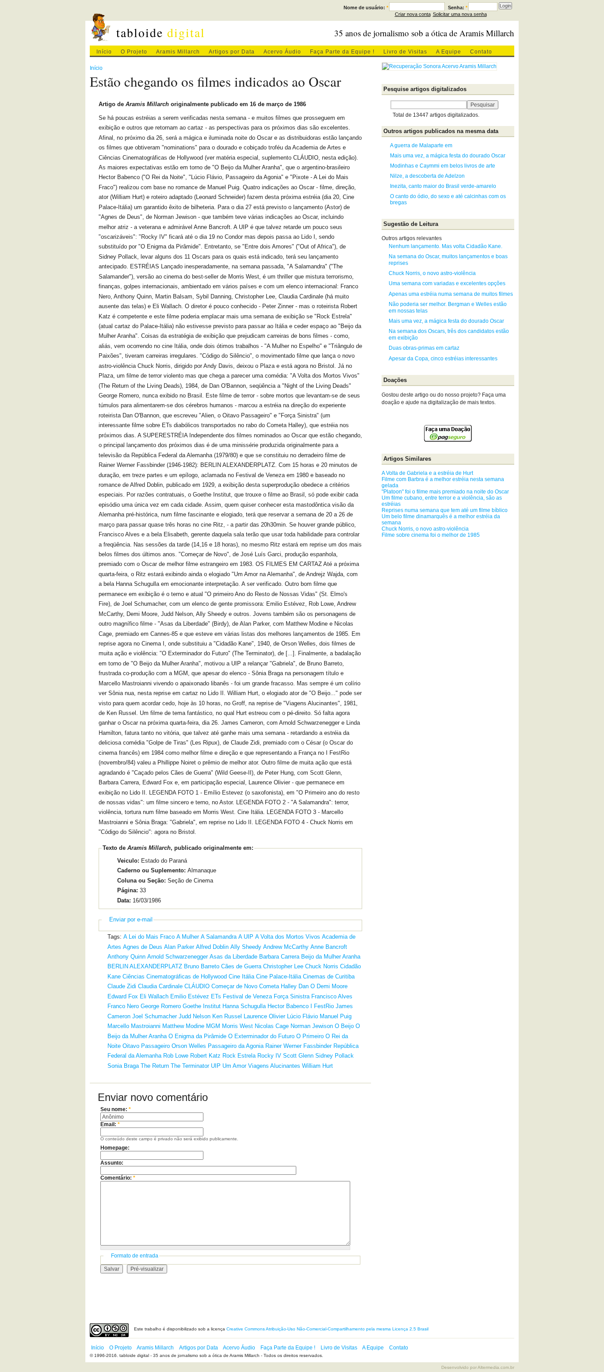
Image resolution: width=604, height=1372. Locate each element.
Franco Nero (123, 1006)
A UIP (245, 936)
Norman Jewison (312, 1026)
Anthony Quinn (126, 956)
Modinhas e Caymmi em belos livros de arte (442, 166)
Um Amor (234, 1065)
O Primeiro (310, 1036)
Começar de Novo (234, 986)
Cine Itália (241, 976)
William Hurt (317, 1065)
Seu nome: (115, 1109)
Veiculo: (128, 860)
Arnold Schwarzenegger (177, 956)
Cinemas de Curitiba (329, 976)
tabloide (160, 32)
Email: (110, 1124)
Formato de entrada (134, 1256)
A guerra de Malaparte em (421, 145)
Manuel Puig (336, 1016)
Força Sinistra (292, 996)
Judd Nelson (194, 1016)
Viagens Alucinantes (274, 1065)
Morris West (237, 1026)
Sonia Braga (123, 1065)
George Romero (161, 1006)
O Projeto (134, 52)
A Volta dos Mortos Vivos (287, 936)
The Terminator (190, 1065)
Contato (481, 52)
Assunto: (111, 1163)
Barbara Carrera (279, 956)
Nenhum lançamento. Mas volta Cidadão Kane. (445, 246)
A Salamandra (219, 936)
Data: (124, 900)
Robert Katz (205, 1055)
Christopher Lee (283, 966)
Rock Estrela (239, 1055)
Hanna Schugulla (244, 1006)
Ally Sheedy (245, 947)
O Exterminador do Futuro (261, 1036)
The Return (155, 1065)
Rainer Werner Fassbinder (298, 1046)
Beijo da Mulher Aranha (330, 956)
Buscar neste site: (386, 104)
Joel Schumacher (154, 1016)
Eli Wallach (154, 996)
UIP (216, 1065)
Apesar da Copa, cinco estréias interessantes (443, 358)
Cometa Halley (278, 986)
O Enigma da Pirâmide (197, 1036)
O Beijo (344, 1026)
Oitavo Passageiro (146, 1046)
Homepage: (115, 1148)
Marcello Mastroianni (134, 1026)
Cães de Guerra (241, 966)
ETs (216, 996)
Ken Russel (227, 1016)
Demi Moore (332, 986)
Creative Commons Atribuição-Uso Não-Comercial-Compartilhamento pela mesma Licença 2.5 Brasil (327, 1328)
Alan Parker (179, 947)
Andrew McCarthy (286, 947)
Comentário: (117, 1178)
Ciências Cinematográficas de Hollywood (174, 976)
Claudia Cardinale (160, 986)
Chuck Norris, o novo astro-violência (432, 273)
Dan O (306, 986)
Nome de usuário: (366, 7)
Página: (127, 890)
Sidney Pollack (334, 1055)
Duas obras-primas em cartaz (424, 348)
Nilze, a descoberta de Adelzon (427, 176)
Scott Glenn (298, 1055)
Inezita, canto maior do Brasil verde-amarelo (443, 186)
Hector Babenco (288, 1006)
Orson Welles (189, 1046)
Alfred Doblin (212, 947)
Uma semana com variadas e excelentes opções (447, 283)
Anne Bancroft (328, 947)
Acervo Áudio (282, 52)
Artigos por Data (232, 52)
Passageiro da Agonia (236, 1046)
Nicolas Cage (272, 1026)
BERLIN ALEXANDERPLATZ (144, 966)
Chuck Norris (321, 966)
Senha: (457, 7)
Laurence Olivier (264, 1016)
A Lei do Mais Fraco (149, 936)
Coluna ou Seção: (141, 880)
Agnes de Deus (142, 947)
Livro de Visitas (405, 52)
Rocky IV (269, 1055)
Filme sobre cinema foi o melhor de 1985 (431, 535)
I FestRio (322, 1006)
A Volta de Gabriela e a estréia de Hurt (427, 473)
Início (104, 52)
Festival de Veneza (247, 996)
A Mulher (187, 936)
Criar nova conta (413, 14)
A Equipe (448, 52)
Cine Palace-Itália (278, 976)
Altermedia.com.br (496, 1367)
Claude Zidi (121, 986)
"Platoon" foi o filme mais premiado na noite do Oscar (445, 492)
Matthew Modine (183, 1026)
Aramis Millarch (178, 52)
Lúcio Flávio (302, 1016)
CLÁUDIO (197, 986)
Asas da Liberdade (233, 956)
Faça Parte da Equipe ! (342, 52)
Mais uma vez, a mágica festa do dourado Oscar (447, 156)
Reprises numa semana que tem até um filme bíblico (445, 510)
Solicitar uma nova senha (460, 14)
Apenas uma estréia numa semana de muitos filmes (451, 294)
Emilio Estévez (189, 996)
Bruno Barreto (201, 966)
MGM (213, 1026)
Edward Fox (122, 996)
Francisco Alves (331, 996)
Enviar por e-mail (131, 919)
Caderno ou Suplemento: (151, 870)
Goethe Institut (202, 1006)
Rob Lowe (175, 1055)
